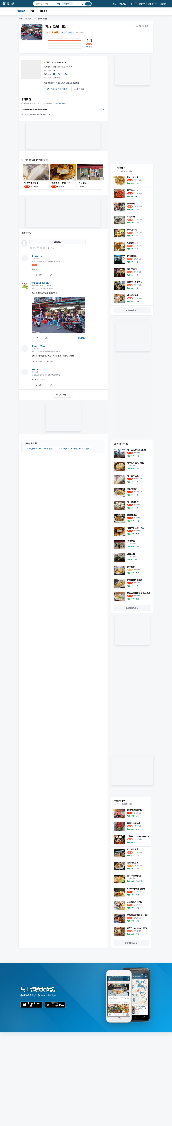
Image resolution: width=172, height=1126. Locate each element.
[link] (137, 183)
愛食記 (21, 19)
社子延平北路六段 (63, 74)
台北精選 (28, 19)
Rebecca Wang (39, 346)
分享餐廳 (80, 89)
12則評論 (89, 47)
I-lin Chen (36, 370)
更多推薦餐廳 (131, 608)
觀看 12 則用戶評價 (58, 89)
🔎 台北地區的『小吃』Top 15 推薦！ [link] (40, 449)
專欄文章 (141, 4)
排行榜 (163, 4)
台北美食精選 (54, 32)
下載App (132, 4)
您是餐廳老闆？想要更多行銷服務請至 (61, 83)
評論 (32, 11)
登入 (114, 4)
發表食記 (122, 4)
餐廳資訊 (21, 11)
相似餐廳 (43, 11)
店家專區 (151, 4)
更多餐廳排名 (131, 310)
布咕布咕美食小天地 (40, 283)
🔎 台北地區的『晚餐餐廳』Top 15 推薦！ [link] (74, 449)
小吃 (34, 19)
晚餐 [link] (70, 32)
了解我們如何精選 (61, 103)
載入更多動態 (61, 395)
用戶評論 (26, 233)
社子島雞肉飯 (56, 26)
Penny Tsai (37, 256)
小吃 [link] (64, 32)
